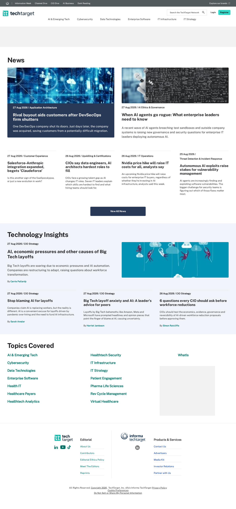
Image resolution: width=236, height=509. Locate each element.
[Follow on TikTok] (69, 447)
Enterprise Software (139, 19)
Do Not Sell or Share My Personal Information (118, 493)
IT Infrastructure (167, 19)
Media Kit (159, 459)
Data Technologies (110, 19)
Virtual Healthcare (104, 401)
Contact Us (160, 446)
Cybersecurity (85, 19)
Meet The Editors (89, 466)
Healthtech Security (106, 355)
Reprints (85, 473)
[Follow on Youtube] (63, 447)
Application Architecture (43, 107)
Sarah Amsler (18, 321)
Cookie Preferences (118, 490)
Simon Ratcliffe (171, 325)
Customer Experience (36, 156)
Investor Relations (164, 466)
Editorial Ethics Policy (92, 459)
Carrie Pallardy (18, 281)
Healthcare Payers (21, 394)
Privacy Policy (159, 488)
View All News (118, 211)
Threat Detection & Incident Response (201, 158)
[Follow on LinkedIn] (56, 447)
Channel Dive (41, 3)
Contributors (87, 453)
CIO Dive (55, 3)
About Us (85, 446)
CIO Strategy (31, 243)
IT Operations (145, 156)
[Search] (203, 13)
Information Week (23, 3)
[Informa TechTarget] (7, 3)
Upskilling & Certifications (96, 156)
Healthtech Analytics (23, 401)
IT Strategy (190, 19)
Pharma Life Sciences (107, 386)
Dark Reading (84, 3)
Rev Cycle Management (109, 394)
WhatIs (183, 355)
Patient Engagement (106, 378)
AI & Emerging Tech (59, 19)
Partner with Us (162, 473)
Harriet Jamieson (95, 325)
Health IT (14, 386)
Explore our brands (218, 3)
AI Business (68, 3)
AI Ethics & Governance (151, 107)
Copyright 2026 (99, 488)
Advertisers (160, 453)
